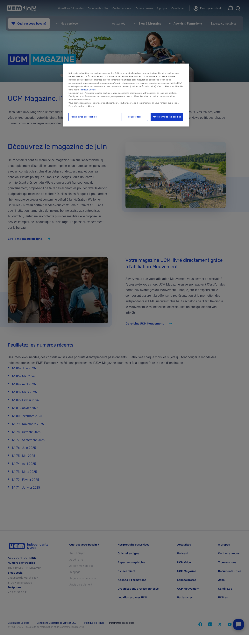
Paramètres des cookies (84, 116)
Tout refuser (134, 116)
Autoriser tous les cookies (167, 116)
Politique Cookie (88, 89)
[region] (126, 95)
